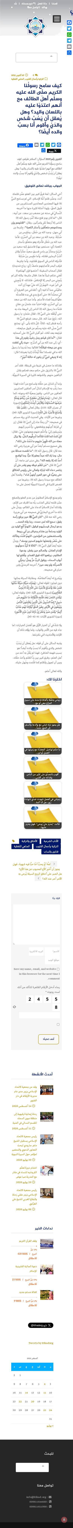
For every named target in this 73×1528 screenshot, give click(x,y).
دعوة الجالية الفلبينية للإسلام (26, 1268)
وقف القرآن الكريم (28, 1241)
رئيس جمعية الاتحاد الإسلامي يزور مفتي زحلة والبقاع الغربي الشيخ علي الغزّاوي (24, 1197)
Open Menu (57, 19)
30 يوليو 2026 (23, 1159)
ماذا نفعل (42, 4)
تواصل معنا (33, 7)
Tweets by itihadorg (40, 1343)
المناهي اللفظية (22, 846)
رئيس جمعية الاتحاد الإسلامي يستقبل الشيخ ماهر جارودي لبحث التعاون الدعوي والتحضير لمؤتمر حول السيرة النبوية (24, 1145)
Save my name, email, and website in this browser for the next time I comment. (37, 973)
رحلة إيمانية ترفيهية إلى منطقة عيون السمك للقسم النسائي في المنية (25, 1119)
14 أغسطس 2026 (21, 1106)
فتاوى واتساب (51, 851)
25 (44, 1410)
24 (50, 1410)
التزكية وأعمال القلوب (47, 846)
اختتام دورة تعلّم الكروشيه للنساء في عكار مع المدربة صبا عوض (24, 1172)
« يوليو (50, 1425)
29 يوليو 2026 (23, 1182)
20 (32, 1401)
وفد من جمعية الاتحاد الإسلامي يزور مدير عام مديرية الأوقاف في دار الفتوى (25, 1094)
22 (20, 1401)
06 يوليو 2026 (23, 1209)
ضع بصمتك (27, 4)
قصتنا (54, 4)
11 (44, 1392)
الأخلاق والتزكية (29, 841)
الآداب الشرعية (51, 841)
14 (26, 1392)
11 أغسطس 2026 (21, 1128)
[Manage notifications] (64, 1520)
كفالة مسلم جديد (28, 1292)
